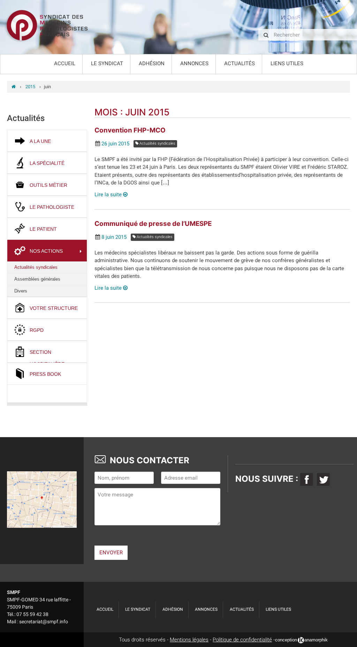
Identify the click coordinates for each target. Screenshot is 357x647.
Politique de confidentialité (242, 640)
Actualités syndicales (36, 267)
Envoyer (111, 552)
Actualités (239, 63)
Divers (20, 291)
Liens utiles (287, 63)
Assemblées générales (37, 279)
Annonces (194, 63)
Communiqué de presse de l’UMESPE (153, 224)
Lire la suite (108, 194)
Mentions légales (189, 640)
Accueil (64, 63)
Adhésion (152, 63)
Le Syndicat (107, 63)
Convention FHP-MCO (130, 130)
